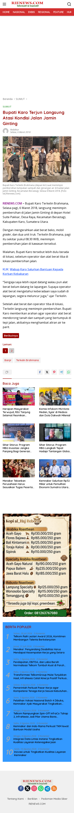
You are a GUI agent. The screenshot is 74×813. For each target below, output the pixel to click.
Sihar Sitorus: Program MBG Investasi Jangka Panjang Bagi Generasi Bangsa (16, 448)
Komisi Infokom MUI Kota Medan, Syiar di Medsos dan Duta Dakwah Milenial (54, 412)
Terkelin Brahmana (27, 360)
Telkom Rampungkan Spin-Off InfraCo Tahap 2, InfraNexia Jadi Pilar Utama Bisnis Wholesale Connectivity (40, 715)
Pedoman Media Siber (54, 798)
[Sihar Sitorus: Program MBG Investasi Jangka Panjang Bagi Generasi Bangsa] (19, 432)
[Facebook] (21, 789)
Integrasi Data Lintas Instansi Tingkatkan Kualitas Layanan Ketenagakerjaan (37, 740)
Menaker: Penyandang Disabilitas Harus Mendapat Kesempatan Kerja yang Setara (38, 651)
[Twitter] (27, 789)
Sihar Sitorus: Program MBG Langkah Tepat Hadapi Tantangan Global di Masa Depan (54, 448)
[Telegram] (47, 789)
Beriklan (32, 798)
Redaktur (14, 129)
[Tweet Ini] (47, 372)
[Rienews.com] (26, 4)
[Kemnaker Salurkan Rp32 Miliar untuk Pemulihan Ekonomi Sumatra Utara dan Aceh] (55, 468)
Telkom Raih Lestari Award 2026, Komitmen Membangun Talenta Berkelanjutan (39, 638)
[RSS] (54, 789)
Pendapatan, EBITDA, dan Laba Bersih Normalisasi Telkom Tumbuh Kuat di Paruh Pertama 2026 (38, 663)
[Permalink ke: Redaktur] (5, 130)
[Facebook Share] (40, 372)
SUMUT (7, 106)
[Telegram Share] (61, 372)
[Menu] (5, 4)
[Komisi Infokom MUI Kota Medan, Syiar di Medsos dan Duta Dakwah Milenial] (55, 396)
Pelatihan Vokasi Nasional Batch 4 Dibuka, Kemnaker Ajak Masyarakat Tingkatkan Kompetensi (38, 702)
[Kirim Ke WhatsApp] (68, 372)
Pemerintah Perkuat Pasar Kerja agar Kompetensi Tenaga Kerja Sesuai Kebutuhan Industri (40, 689)
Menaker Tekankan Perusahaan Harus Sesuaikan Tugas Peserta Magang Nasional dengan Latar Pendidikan (18, 484)
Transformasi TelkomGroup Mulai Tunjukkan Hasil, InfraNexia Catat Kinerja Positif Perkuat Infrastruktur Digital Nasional (40, 676)
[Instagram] (34, 789)
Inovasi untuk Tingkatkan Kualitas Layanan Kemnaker (40, 753)
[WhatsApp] (41, 789)
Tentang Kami (15, 798)
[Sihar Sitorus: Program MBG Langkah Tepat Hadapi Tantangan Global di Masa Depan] (55, 432)
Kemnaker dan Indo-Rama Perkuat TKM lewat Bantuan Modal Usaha (41, 728)
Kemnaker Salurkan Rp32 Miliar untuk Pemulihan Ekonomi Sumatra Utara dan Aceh (54, 484)
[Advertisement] (37, 55)
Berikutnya (11, 335)
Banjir (7, 360)
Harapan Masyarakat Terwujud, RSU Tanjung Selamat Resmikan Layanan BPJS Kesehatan (18, 412)
